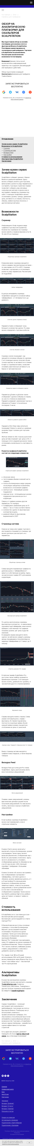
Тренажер (5, 1101)
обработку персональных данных (10, 1144)
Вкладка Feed (8, 152)
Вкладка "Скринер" (8, 1108)
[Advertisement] (17, 120)
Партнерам (5, 1097)
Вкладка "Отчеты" (7, 1106)
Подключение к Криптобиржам (12, 1123)
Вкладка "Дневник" (8, 1103)
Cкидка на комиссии (8, 1117)
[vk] (8, 1076)
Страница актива (10, 150)
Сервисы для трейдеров (11, 17)
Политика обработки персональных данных (17, 1131)
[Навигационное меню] (31, 2)
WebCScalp (5, 1094)
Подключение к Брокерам (10, 1125)
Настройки (8, 155)
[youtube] (3, 1076)
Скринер (7, 148)
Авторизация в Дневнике (10, 1120)
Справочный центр (8, 1089)
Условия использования (17, 1134)
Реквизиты (17, 1132)
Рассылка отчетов (7, 1111)
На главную (6, 15)
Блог (15, 15)
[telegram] (5, 1076)
